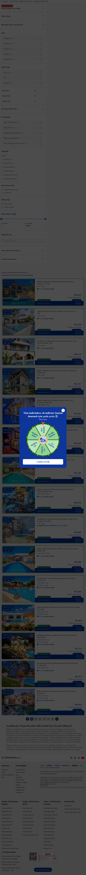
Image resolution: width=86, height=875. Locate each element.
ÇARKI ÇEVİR (43, 462)
